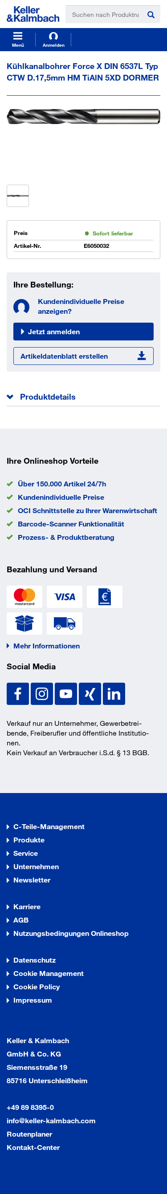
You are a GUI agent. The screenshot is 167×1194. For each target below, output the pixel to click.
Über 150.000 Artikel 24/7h (62, 483)
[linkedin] (114, 692)
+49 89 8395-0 (30, 1107)
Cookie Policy (36, 986)
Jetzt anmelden (54, 331)
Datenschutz (34, 959)
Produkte (29, 839)
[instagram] (43, 692)
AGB (21, 919)
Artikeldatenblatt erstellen (64, 356)
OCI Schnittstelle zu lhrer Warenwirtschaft (87, 510)
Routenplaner (29, 1133)
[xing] (91, 692)
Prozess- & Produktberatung (66, 537)
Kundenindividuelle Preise (61, 497)
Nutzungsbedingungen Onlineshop (71, 933)
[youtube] (67, 692)
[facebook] (19, 692)
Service (25, 853)
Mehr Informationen (46, 645)
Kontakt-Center (33, 1147)
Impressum (32, 1000)
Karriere (27, 906)
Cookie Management (48, 973)
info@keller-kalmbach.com (51, 1120)
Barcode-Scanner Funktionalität (71, 523)
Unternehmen (36, 866)
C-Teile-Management (49, 826)
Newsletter (31, 879)
